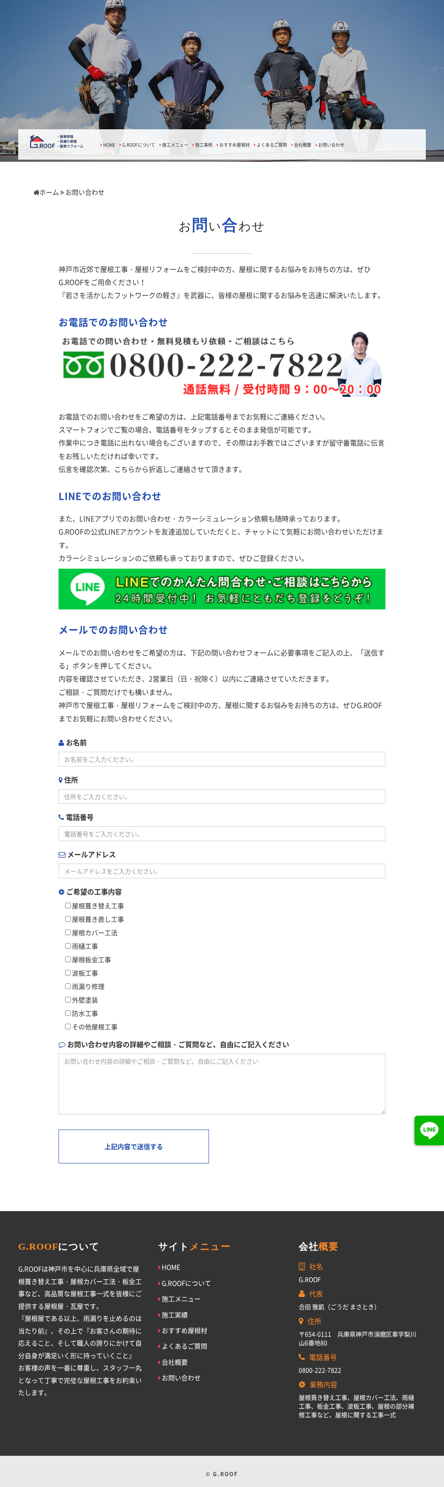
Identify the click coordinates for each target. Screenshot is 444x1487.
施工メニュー (174, 144)
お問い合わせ (330, 144)
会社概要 (302, 144)
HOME (108, 144)
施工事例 (203, 144)
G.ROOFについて (138, 144)
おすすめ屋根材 (234, 144)
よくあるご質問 (271, 144)
